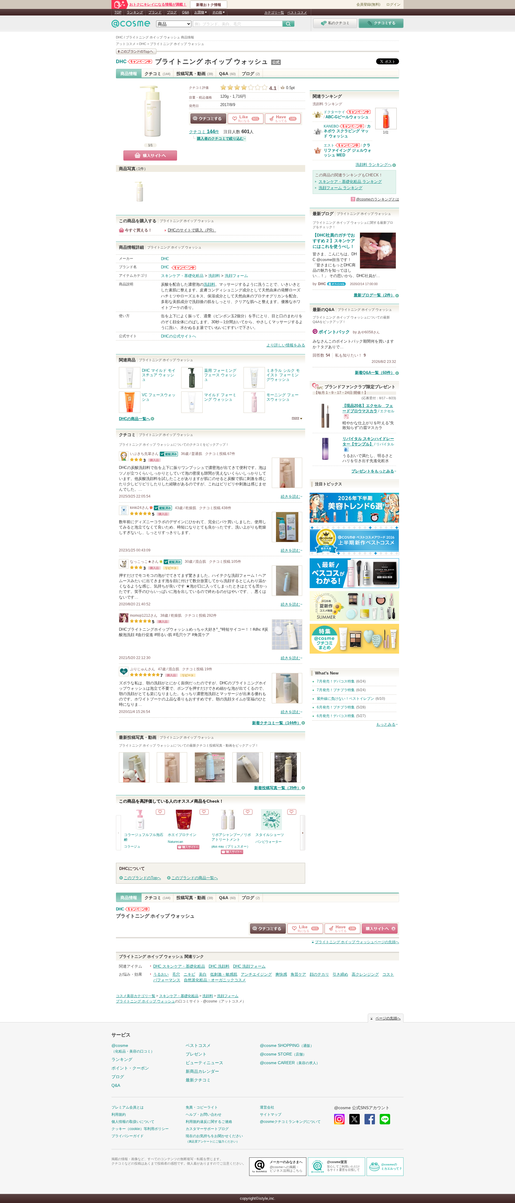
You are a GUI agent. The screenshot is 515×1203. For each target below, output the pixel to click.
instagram (339, 1119)
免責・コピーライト (202, 1107)
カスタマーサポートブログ (207, 1129)
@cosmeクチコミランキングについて (290, 1122)
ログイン (393, 4)
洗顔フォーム (236, 275)
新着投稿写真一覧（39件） (277, 788)
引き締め (340, 974)
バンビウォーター (268, 841)
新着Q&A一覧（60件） (375, 372)
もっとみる (385, 724)
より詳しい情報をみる (285, 345)
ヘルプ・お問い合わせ (203, 1114)
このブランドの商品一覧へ (194, 878)
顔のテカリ (319, 974)
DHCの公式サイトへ (178, 336)
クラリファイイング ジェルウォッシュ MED (347, 150)
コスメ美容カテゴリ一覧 (135, 996)
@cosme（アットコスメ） (224, 1001)
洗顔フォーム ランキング (340, 188)
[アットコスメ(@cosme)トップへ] (130, 25)
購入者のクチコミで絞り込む (220, 138)
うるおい (161, 974)
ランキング (135, 12)
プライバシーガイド (127, 1136)
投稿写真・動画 (194, 73)
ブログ (172, 12)
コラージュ (132, 846)
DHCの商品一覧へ (134, 418)
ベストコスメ (297, 12)
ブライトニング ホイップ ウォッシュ (211, 61)
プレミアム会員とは (127, 1107)
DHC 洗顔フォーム (249, 966)
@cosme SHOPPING (287, 1045)
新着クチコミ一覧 (276, 723)
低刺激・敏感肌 (223, 974)
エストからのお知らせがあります (347, 145)
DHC (121, 61)
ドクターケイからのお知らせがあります (358, 112)
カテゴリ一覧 (274, 12)
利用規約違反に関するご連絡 (209, 1122)
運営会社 (267, 1107)
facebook (369, 1119)
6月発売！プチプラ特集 (336, 707)
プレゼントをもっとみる (372, 471)
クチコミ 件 (204, 132)
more (295, 417)
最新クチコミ (198, 1080)
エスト (329, 145)
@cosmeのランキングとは (377, 199)
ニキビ (189, 974)
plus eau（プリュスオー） (231, 846)
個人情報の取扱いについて (132, 1122)
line (385, 1119)
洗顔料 (214, 275)
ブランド (155, 12)
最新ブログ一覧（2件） (374, 295)
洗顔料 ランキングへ (374, 164)
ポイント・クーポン (130, 1068)
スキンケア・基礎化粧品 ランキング (350, 181)
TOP (117, 12)
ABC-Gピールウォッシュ (347, 117)
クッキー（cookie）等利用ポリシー (140, 1129)
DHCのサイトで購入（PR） (192, 230)
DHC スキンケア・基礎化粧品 (179, 966)
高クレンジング (365, 974)
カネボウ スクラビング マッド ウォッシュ (347, 131)
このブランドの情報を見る (136, 51)
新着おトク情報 (208, 5)
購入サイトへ (150, 155)
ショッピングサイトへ (188, 847)
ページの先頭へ (357, 942)
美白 (203, 974)
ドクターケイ (334, 112)
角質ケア (298, 974)
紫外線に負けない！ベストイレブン (345, 699)
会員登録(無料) (368, 4)
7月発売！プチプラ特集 (336, 690)
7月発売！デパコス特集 (336, 681)
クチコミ (157, 73)
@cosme (132, 1048)
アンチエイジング (256, 974)
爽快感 (281, 974)
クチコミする (208, 119)
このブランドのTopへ (142, 878)
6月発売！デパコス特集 (336, 716)
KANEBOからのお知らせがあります (351, 126)
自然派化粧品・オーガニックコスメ (215, 980)
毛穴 (176, 974)
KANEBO (331, 126)
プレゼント (196, 1054)
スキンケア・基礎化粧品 (182, 275)
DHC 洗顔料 (219, 966)
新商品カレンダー (202, 1071)
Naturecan (175, 841)
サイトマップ (270, 1114)
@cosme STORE (283, 1054)
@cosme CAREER (290, 1062)
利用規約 (118, 1114)
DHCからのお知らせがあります (139, 61)
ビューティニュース (204, 1062)
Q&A (185, 12)
